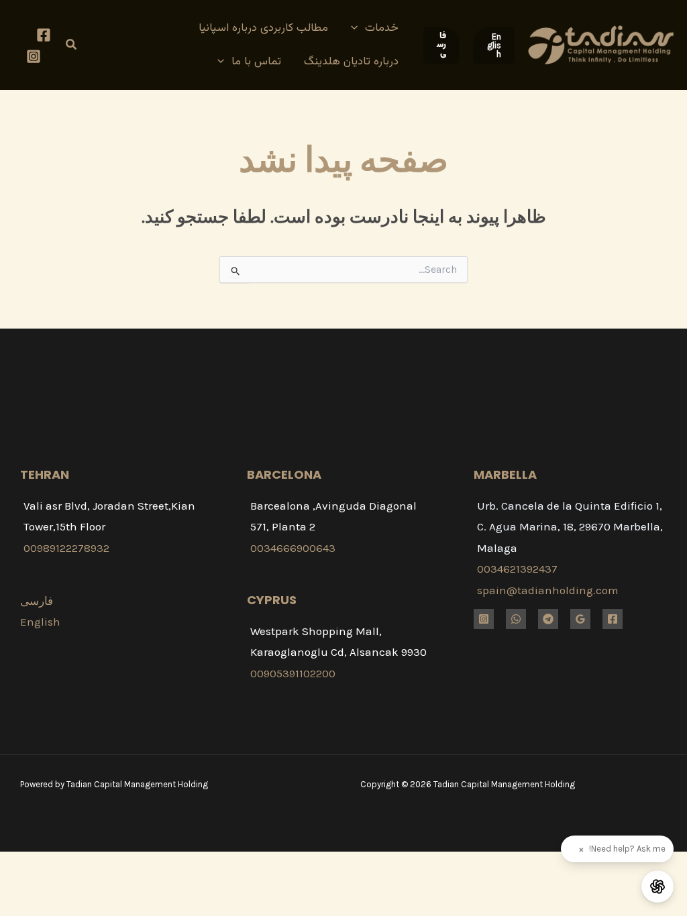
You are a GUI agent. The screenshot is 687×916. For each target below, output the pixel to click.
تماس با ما (256, 61)
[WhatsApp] (516, 619)
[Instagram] (33, 56)
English (40, 621)
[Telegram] (548, 619)
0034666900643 (292, 548)
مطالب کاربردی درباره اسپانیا (263, 28)
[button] (494, 45)
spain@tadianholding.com (548, 590)
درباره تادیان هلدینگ (351, 61)
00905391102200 (292, 673)
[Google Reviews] (580, 619)
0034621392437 (517, 568)
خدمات (382, 28)
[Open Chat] (657, 886)
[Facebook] (43, 34)
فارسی (36, 601)
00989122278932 (66, 548)
